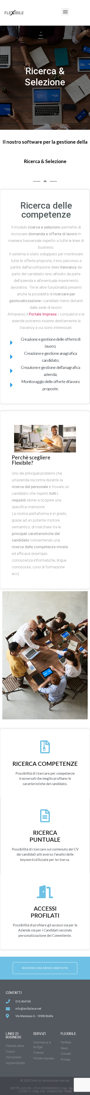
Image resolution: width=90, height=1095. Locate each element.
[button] (65, 11)
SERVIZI (39, 1034)
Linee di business (13, 1035)
